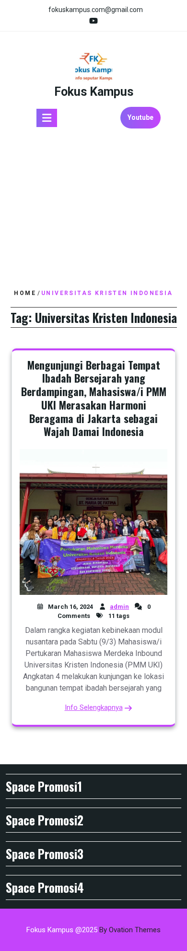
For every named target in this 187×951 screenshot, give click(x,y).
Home (25, 293)
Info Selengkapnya (94, 707)
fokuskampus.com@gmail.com (95, 9)
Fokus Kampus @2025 (93, 929)
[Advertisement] (93, 209)
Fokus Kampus (93, 92)
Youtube (140, 117)
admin (119, 606)
